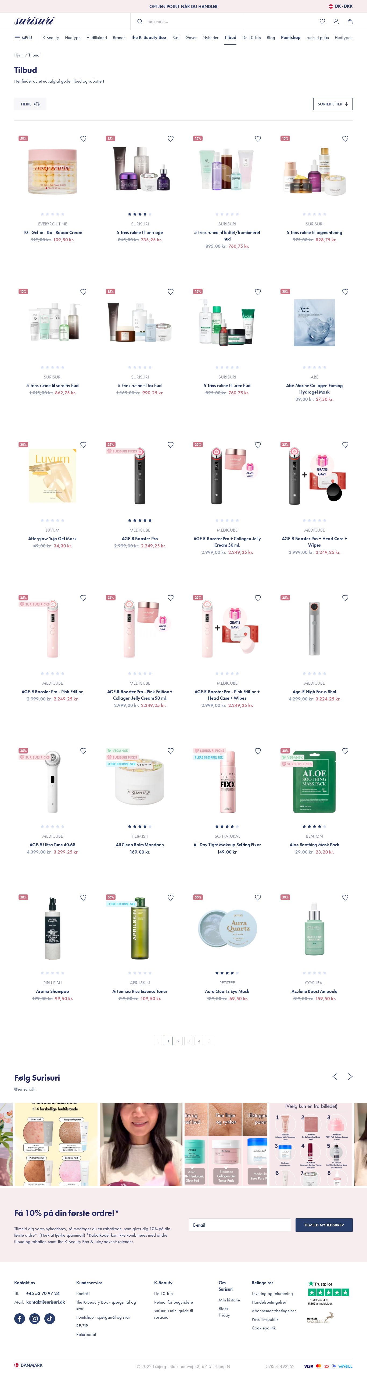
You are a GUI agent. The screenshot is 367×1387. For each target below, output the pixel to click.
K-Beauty (50, 37)
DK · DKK (344, 6)
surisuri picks (318, 37)
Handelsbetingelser (269, 1302)
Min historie (229, 1300)
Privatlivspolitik (265, 1319)
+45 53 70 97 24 (43, 1293)
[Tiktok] (49, 1318)
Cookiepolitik (264, 1328)
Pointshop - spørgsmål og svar (103, 1317)
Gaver (191, 37)
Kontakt (83, 1293)
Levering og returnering (272, 1293)
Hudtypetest (345, 37)
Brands (119, 37)
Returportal (86, 1334)
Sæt (175, 37)
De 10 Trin (251, 37)
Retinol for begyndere (173, 1302)
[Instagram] (34, 1318)
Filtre (26, 104)
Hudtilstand (97, 37)
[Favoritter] (83, 139)
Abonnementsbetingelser (274, 1311)
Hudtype (73, 37)
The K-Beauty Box (149, 37)
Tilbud (230, 37)
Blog (271, 37)
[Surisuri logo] (34, 21)
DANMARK (32, 1365)
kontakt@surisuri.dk (45, 1302)
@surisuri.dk (24, 1089)
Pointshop (291, 37)
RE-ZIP (82, 1326)
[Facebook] (19, 1318)
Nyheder (210, 37)
